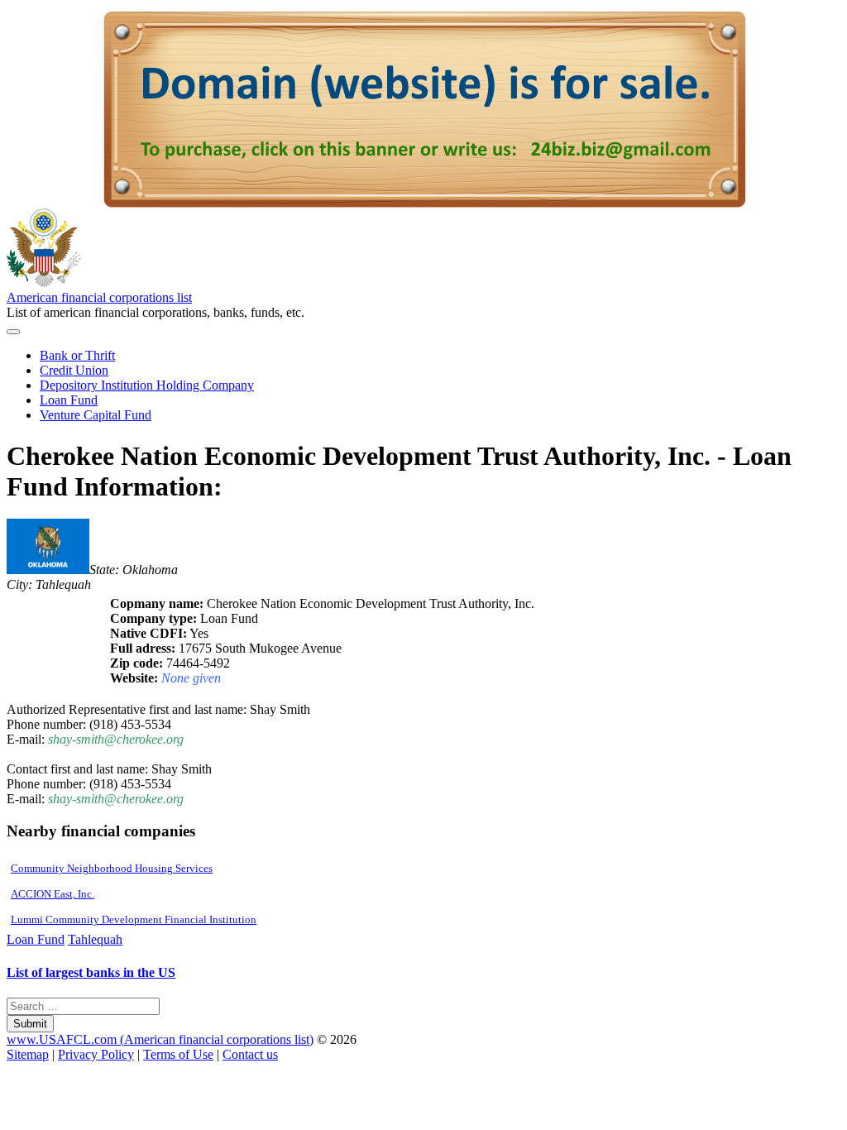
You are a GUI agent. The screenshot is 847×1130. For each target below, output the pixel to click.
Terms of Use (178, 1054)
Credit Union (74, 370)
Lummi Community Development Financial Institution (133, 919)
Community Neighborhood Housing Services (112, 868)
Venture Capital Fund (95, 415)
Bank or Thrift (77, 355)
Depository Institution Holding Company (147, 385)
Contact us (250, 1054)
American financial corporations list (99, 297)
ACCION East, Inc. (52, 894)
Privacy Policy (96, 1054)
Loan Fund (69, 400)
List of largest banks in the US (91, 972)
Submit (30, 1023)
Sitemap (28, 1054)
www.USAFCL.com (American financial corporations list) (160, 1039)
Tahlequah (95, 939)
